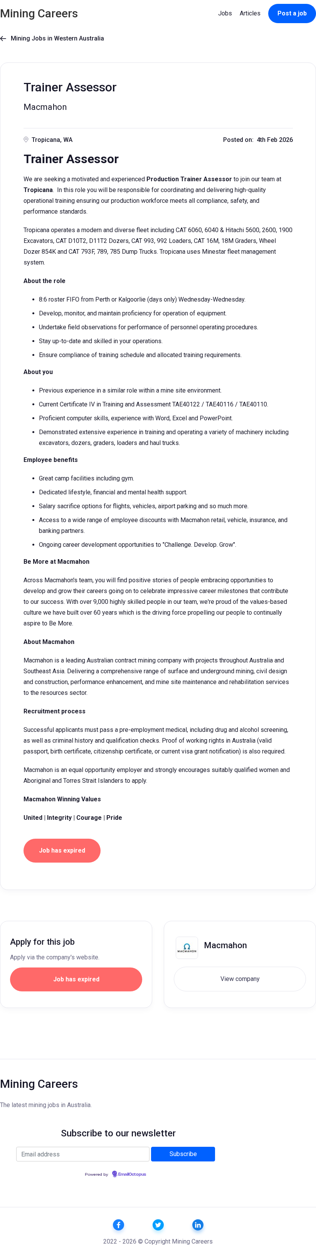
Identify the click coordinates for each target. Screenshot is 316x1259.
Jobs (225, 13)
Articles (250, 13)
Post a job (292, 13)
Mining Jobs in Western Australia (52, 38)
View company (240, 979)
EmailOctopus (132, 1174)
